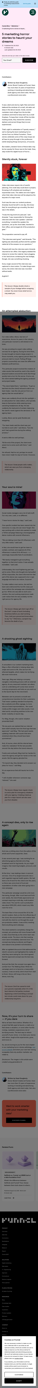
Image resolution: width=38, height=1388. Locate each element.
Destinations (5, 1241)
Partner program (6, 1279)
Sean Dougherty (21, 83)
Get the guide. (27, 3)
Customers (5, 1309)
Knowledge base (6, 1303)
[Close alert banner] (35, 4)
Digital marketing (6, 1263)
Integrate (4, 1244)
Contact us (5, 1331)
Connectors (5, 1238)
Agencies (4, 1273)
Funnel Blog (6, 26)
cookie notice (19, 1358)
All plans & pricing (7, 1291)
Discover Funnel (19, 1120)
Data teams (5, 1266)
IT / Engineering (6, 1269)
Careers (4, 1334)
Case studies (5, 1306)
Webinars (4, 1316)
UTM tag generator (7, 1319)
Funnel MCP (5, 1254)
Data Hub (4, 1234)
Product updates (6, 1313)
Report (4, 1251)
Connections (5, 1276)
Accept (19, 1381)
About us (4, 1328)
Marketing (14, 26)
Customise (19, 1375)
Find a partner (6, 1282)
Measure (4, 1248)
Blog (3, 1300)
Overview (4, 1231)
